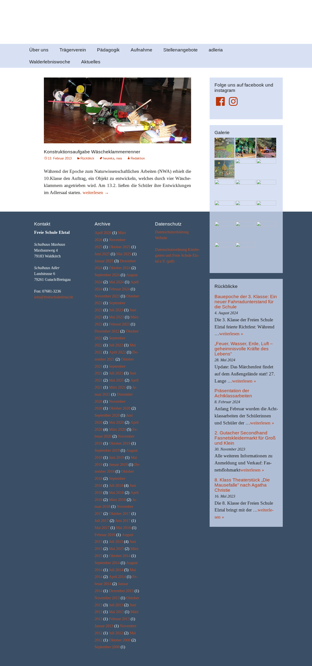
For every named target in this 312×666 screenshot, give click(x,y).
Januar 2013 (104, 626)
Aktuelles (90, 61)
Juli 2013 (116, 605)
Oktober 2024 (119, 268)
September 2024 (107, 275)
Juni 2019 (116, 457)
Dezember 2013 (121, 591)
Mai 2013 (116, 612)
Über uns (39, 49)
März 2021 (117, 387)
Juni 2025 (102, 254)
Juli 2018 (116, 485)
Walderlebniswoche (49, 61)
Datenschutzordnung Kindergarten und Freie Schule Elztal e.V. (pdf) (177, 255)
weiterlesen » (231, 333)
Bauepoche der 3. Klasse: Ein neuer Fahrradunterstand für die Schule (245, 301)
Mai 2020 (116, 422)
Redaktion (138, 158)
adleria (216, 49)
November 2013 (107, 598)
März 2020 (117, 429)
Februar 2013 (119, 619)
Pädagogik (108, 49)
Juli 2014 (116, 570)
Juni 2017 (122, 521)
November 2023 (107, 296)
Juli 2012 (116, 633)
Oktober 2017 (119, 513)
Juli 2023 (116, 310)
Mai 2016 (123, 528)
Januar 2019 (118, 464)
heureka (108, 158)
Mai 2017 (102, 528)
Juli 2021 (116, 373)
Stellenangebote (180, 49)
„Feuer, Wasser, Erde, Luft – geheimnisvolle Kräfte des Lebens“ (243, 348)
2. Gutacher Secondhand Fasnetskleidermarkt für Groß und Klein (245, 438)
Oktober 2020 (119, 408)
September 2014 (107, 563)
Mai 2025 (123, 254)
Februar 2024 (119, 289)
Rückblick (87, 158)
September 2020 (107, 415)
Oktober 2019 (119, 443)
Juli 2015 (116, 541)
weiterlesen (96, 192)
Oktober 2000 (119, 640)
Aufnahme (141, 49)
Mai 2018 (116, 492)
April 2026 (103, 233)
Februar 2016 (105, 535)
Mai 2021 (116, 380)
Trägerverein (72, 49)
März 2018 (117, 500)
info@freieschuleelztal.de (53, 297)
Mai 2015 (116, 549)
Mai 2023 (116, 317)
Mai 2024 (116, 282)
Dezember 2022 (107, 331)
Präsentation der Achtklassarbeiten (233, 393)
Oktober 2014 (119, 556)
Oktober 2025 (119, 247)
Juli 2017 (102, 521)
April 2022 (117, 352)
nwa (119, 158)
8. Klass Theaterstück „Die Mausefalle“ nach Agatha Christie (242, 485)
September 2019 (107, 450)
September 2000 (107, 647)
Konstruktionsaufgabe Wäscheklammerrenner (92, 151)
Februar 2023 (119, 324)
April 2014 (117, 577)
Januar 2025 (104, 261)
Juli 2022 (116, 345)
